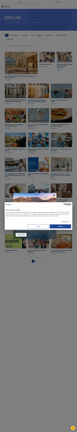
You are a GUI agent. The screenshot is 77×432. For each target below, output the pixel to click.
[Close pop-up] (54, 195)
